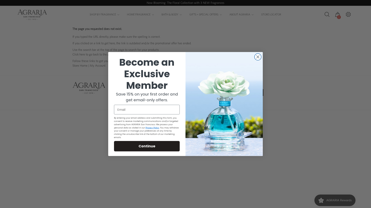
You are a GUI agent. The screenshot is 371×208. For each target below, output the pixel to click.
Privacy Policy (152, 127)
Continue (147, 146)
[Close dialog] (257, 57)
